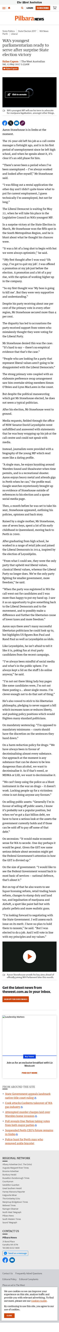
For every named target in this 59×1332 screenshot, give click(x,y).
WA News (44, 31)
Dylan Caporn (12, 68)
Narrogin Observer (10, 1209)
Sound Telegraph (9, 1222)
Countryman (7, 1181)
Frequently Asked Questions (28, 1273)
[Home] (9, 8)
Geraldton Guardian (10, 1185)
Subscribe (43, 8)
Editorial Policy (9, 1279)
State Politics (8, 31)
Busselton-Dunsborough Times (15, 1178)
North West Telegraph (11, 1212)
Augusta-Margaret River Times (15, 1168)
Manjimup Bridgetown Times (15, 1202)
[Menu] (3, 7)
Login (30, 8)
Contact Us (7, 1273)
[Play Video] (29, 956)
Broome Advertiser (10, 1171)
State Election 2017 (27, 31)
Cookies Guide (39, 1300)
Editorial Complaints (28, 1279)
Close (9, 1315)
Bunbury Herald (9, 1174)
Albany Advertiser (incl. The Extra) (17, 1164)
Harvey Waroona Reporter (13, 1192)
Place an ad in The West (13, 1285)
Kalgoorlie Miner (9, 1195)
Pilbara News (8, 1215)
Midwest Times (9, 1205)
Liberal (14, 34)
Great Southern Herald (12, 1188)
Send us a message (17, 1253)
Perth (5, 34)
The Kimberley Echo (11, 1198)
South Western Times (11, 1219)
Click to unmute (19, 94)
